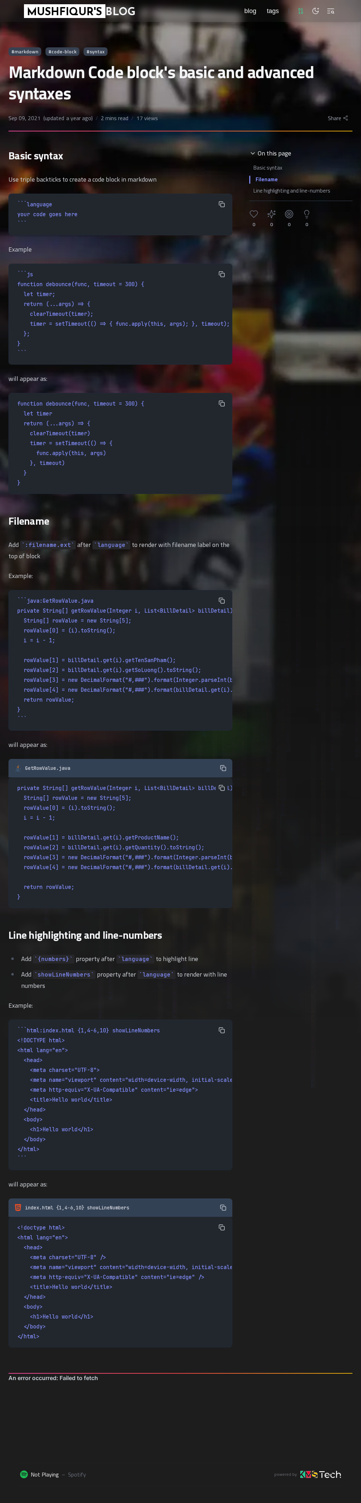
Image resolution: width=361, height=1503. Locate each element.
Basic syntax (267, 168)
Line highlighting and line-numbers (291, 191)
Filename (267, 179)
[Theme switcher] (316, 11)
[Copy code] (222, 204)
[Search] (330, 11)
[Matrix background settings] (301, 11)
